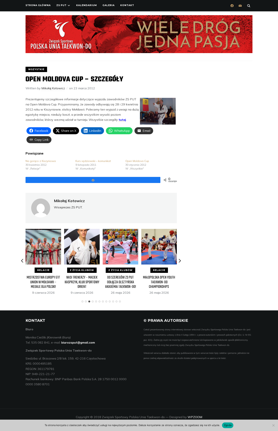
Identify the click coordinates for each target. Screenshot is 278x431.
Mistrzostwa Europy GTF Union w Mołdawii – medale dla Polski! (43, 282)
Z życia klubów (82, 270)
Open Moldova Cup (137, 161)
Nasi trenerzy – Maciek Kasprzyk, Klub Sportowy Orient (82, 282)
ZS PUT (61, 5)
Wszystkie (36, 69)
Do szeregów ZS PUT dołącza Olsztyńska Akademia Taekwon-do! (120, 282)
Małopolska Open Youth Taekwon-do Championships (159, 282)
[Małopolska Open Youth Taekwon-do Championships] (159, 231)
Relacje (43, 270)
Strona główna (38, 5)
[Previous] (22, 261)
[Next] (180, 261)
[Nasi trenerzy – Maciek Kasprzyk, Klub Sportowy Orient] (82, 231)
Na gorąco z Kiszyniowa (41, 161)
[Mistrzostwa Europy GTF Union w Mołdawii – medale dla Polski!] (43, 231)
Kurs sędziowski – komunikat (93, 161)
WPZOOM (195, 417)
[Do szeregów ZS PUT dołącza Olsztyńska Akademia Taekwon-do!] (120, 231)
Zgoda (227, 425)
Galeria (109, 5)
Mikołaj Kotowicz (53, 88)
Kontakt (127, 5)
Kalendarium (86, 5)
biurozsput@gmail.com (78, 342)
